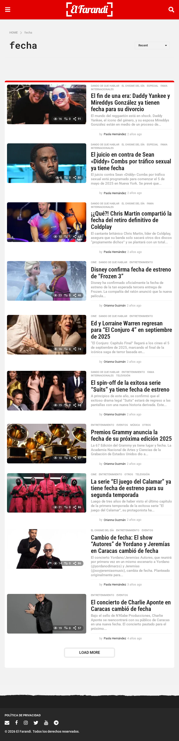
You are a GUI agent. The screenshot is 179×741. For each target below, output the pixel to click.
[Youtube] (46, 722)
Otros (146, 425)
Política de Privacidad (23, 715)
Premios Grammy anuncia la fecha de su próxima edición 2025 (131, 435)
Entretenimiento (141, 262)
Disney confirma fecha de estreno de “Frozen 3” (131, 273)
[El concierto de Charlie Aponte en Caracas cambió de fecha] (46, 614)
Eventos (122, 425)
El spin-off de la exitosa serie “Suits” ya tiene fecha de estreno (130, 386)
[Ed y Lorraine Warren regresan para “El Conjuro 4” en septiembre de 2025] (46, 335)
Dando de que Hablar (105, 86)
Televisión (123, 375)
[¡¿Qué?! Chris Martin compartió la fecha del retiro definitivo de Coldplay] (46, 222)
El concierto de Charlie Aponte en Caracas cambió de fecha (131, 606)
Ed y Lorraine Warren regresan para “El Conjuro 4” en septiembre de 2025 (131, 330)
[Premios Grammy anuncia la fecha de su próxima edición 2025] (46, 443)
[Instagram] (26, 722)
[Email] (7, 722)
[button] (7, 9)
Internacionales (102, 89)
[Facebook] (16, 722)
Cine (93, 262)
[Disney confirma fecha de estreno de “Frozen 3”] (46, 281)
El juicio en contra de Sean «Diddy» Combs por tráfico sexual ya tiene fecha (131, 161)
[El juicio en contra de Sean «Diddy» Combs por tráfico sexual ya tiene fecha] (46, 163)
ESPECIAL (152, 86)
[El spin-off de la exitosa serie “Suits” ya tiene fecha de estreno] (46, 390)
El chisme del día (133, 86)
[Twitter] (36, 722)
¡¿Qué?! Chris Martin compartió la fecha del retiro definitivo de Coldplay (131, 220)
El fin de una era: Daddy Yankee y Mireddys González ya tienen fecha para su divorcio (130, 102)
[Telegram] (56, 722)
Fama (164, 86)
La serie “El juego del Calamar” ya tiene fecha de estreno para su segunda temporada (131, 488)
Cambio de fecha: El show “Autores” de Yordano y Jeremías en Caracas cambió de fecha (130, 544)
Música (135, 425)
